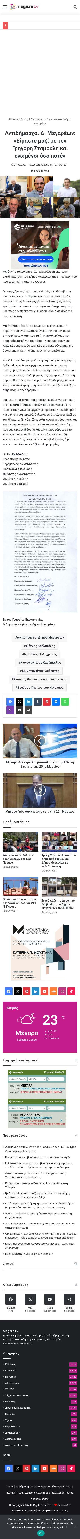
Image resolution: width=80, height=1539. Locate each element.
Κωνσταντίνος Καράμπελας (40, 662)
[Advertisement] (40, 75)
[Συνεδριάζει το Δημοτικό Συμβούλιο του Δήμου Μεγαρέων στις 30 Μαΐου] (59, 887)
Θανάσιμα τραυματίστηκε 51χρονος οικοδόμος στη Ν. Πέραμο (20, 903)
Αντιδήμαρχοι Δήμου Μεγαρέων (40, 637)
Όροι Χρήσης (60, 1510)
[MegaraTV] (25, 7)
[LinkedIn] (28, 702)
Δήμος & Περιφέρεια (32, 119)
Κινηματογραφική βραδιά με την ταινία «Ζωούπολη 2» (37, 1157)
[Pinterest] (47, 702)
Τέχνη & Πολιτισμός (17, 1395)
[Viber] (10, 710)
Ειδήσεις (10, 1364)
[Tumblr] (38, 702)
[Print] (28, 710)
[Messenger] (56, 702)
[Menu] (5, 8)
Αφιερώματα (13, 1438)
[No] (75, 1527)
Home (14, 119)
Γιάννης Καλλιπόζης (40, 646)
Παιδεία (10, 1413)
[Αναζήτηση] (75, 8)
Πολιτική (10, 1376)
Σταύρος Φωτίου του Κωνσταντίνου (40, 679)
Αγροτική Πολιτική (16, 1444)
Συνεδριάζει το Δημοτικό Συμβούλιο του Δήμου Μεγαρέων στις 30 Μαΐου (58, 904)
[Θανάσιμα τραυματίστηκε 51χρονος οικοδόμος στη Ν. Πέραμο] (20, 886)
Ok (41, 1533)
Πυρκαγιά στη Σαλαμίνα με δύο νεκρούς (29, 1253)
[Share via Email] (19, 710)
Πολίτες (10, 1401)
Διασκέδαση (12, 1432)
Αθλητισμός (12, 1382)
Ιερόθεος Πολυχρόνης (40, 654)
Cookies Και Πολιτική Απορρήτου (31, 1510)
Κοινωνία (10, 1370)
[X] (19, 702)
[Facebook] (10, 702)
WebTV (9, 1389)
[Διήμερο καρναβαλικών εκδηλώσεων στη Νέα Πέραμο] (20, 842)
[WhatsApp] (65, 702)
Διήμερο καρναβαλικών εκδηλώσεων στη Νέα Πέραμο (18, 859)
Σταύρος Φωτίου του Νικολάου (40, 687)
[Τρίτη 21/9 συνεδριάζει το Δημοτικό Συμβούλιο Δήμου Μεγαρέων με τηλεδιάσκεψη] (59, 842)
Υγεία (8, 1420)
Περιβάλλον (12, 1426)
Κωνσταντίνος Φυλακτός (40, 671)
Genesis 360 (64, 1505)
